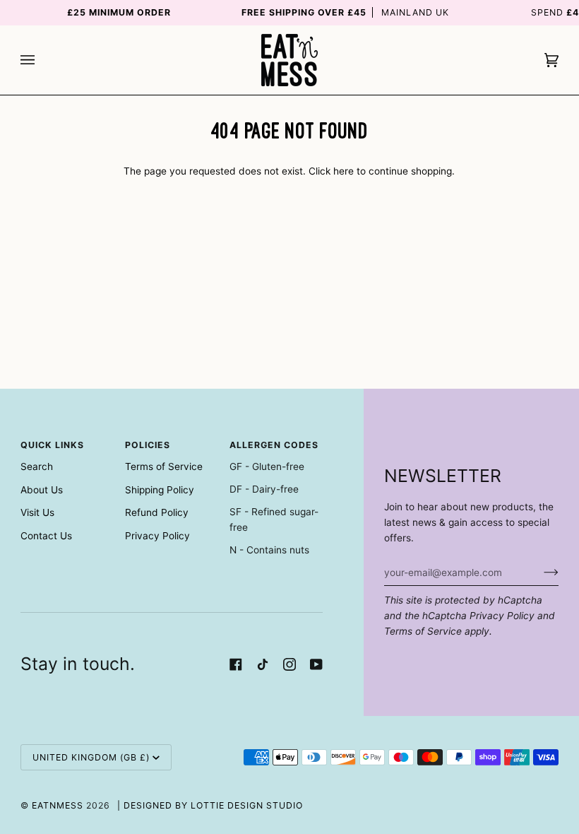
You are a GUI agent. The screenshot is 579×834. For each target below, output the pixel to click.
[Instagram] (289, 664)
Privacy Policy (502, 615)
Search (36, 466)
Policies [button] (147, 445)
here (343, 171)
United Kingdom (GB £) (91, 757)
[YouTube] (316, 664)
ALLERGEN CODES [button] (273, 445)
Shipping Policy (159, 489)
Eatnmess (57, 805)
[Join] (540, 572)
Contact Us (46, 535)
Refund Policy (157, 512)
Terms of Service (423, 631)
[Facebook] (235, 664)
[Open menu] (41, 60)
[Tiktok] (262, 664)
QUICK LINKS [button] (52, 445)
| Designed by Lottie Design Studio (210, 805)
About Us (41, 489)
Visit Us (37, 512)
